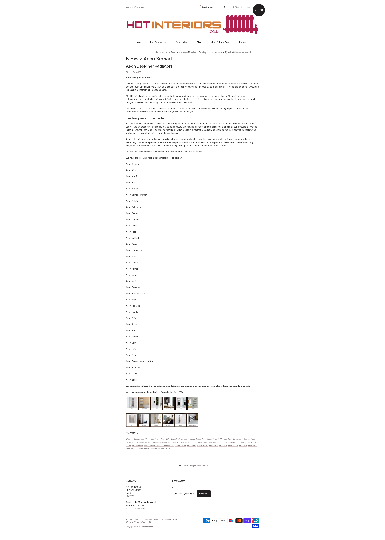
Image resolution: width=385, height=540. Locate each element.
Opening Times (132, 522)
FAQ (199, 42)
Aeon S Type (180, 445)
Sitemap (148, 519)
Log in (128, 7)
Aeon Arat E (155, 439)
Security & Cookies (162, 519)
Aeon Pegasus (168, 445)
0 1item (236, 7)
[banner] (192, 24)
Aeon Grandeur (196, 442)
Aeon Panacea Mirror (153, 445)
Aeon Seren (191, 445)
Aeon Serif (213, 445)
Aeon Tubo (252, 445)
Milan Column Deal (220, 42)
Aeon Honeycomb (210, 442)
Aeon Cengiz (233, 439)
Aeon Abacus (133, 439)
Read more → (132, 432)
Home (137, 42)
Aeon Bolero (207, 439)
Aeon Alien (144, 439)
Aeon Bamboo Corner (192, 439)
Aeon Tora (243, 445)
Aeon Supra (233, 445)
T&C (149, 522)
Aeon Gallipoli (183, 442)
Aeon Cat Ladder (220, 439)
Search (129, 519)
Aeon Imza (223, 442)
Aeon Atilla (165, 439)
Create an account (142, 7)
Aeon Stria (223, 445)
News (132, 59)
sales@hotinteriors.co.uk (144, 501)
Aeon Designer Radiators (149, 66)
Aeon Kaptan (233, 442)
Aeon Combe (244, 439)
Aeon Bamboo (176, 439)
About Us (138, 519)
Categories (181, 42)
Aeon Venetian (143, 448)
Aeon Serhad (202, 445)
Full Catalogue (158, 42)
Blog (143, 522)
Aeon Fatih (172, 442)
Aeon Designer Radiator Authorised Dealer (149, 442)
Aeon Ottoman (137, 445)
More (242, 42)
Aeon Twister (131, 448)
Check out (245, 7)
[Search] (224, 7)
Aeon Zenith (165, 448)
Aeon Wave (155, 448)
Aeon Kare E (245, 442)
